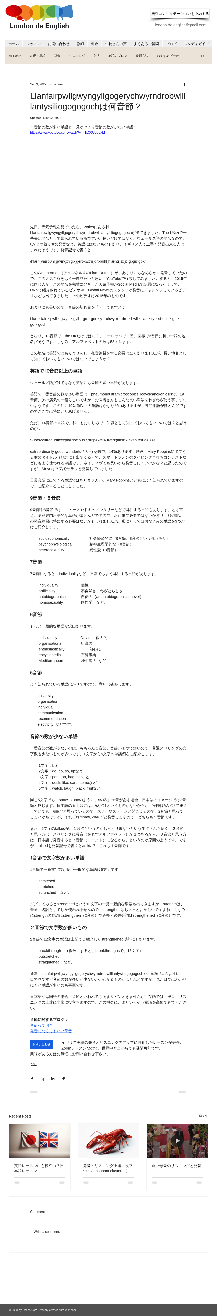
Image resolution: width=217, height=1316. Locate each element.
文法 (96, 56)
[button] (203, 56)
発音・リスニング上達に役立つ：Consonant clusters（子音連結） (108, 1168)
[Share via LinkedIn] (53, 1079)
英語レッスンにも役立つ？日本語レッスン (39, 1168)
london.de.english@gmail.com (180, 24)
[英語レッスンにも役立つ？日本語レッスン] (39, 1141)
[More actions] (184, 84)
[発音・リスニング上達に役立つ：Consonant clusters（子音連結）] (108, 1141)
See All (203, 1115)
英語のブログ (117, 56)
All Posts (15, 56)
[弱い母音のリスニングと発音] (177, 1141)
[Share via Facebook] (32, 1079)
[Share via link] (63, 1079)
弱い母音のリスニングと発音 (176, 1166)
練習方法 (142, 56)
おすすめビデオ (168, 56)
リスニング (77, 56)
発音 (57, 56)
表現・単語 (38, 56)
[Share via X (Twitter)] (42, 1079)
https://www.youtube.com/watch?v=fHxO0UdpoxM (67, 132)
